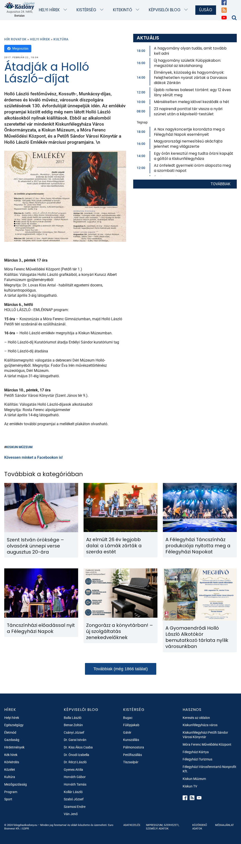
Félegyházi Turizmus (197, 759)
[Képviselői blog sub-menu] (187, 10)
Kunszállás (131, 740)
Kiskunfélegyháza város (200, 725)
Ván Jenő (71, 814)
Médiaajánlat (224, 825)
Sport (8, 799)
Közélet (9, 769)
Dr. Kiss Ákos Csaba (78, 747)
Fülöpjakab (131, 725)
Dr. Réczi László (75, 762)
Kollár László (73, 792)
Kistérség (86, 10)
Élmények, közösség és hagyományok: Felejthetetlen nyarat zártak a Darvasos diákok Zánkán (190, 77)
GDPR (25, 828)
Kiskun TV (190, 786)
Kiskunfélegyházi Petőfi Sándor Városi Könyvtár (205, 735)
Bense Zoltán (73, 725)
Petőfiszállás (132, 755)
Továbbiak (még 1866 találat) (120, 669)
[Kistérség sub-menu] (102, 10)
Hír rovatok (15, 39)
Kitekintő (122, 10)
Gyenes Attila (73, 769)
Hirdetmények (14, 747)
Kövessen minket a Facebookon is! (33, 457)
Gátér (127, 732)
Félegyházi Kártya (196, 752)
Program (10, 792)
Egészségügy (14, 725)
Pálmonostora (133, 747)
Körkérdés (11, 762)
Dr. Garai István (75, 740)
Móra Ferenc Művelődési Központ (207, 744)
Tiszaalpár (130, 762)
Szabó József (74, 799)
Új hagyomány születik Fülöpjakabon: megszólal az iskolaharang (187, 63)
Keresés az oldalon (196, 718)
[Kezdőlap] (19, 5)
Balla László (72, 718)
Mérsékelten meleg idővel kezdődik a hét (191, 101)
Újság (205, 10)
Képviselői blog (165, 10)
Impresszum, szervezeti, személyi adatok (162, 827)
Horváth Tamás (75, 784)
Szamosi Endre (74, 807)
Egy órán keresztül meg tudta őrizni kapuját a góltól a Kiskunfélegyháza (193, 156)
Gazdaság (11, 740)
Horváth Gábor (75, 777)
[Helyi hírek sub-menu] (66, 10)
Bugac (128, 718)
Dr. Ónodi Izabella (76, 755)
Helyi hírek (49, 10)
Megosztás (20, 48)
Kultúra (60, 39)
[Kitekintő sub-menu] (138, 10)
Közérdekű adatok (199, 827)
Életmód (10, 732)
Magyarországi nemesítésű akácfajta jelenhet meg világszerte (188, 144)
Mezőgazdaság (15, 784)
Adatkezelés (131, 825)
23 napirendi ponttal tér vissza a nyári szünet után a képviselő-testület (188, 111)
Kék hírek (10, 755)
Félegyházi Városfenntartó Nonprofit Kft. (209, 769)
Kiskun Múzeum (19, 447)
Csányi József (74, 732)
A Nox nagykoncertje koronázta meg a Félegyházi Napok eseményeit (189, 132)
